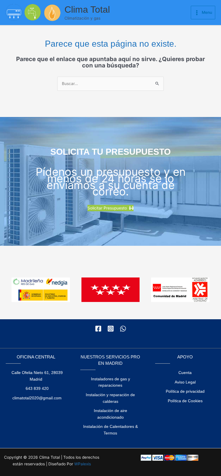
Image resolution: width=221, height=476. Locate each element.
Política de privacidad (185, 391)
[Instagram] (110, 328)
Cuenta (185, 373)
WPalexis (82, 464)
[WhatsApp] (123, 328)
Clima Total (87, 9)
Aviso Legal (185, 382)
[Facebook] (98, 328)
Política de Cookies (185, 401)
